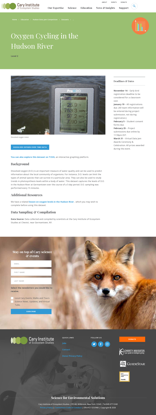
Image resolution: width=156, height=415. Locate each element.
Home (14, 19)
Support (123, 7)
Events (114, 2)
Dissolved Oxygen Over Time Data (30, 147)
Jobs (64, 343)
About (104, 2)
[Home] (20, 10)
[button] (58, 133)
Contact (66, 349)
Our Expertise (56, 7)
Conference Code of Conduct (68, 407)
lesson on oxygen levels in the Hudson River (51, 201)
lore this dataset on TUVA (40, 157)
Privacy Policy (46, 407)
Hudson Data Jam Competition (45, 19)
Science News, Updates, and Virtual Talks (32, 303)
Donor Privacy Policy (72, 356)
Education (86, 7)
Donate (124, 2)
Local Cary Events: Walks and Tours (32, 298)
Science (72, 7)
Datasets (65, 19)
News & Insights (105, 7)
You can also (17, 157)
